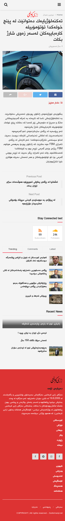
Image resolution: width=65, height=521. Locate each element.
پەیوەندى (47, 507)
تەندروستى (57, 476)
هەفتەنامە (58, 491)
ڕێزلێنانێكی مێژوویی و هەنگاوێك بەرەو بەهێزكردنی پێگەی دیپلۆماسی (30, 285)
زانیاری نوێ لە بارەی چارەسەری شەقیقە (41, 324)
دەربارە (35, 507)
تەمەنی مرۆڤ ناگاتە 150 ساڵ (34, 340)
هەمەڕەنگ (58, 486)
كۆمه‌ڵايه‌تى (57, 481)
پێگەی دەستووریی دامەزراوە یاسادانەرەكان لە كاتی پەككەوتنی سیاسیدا (25, 272)
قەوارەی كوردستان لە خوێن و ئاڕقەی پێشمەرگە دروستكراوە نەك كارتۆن (26, 259)
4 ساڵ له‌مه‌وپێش (55, 46)
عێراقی (59, 425)
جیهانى (59, 430)
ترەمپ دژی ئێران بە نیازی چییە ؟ (32, 333)
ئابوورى (59, 466)
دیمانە (59, 445)
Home (59, 15)
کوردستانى (57, 420)
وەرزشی (59, 471)
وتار (60, 435)
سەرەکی (59, 507)
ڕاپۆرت (59, 440)
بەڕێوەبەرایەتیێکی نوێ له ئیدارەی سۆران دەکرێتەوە (29, 349)
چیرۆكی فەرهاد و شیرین (36, 296)
